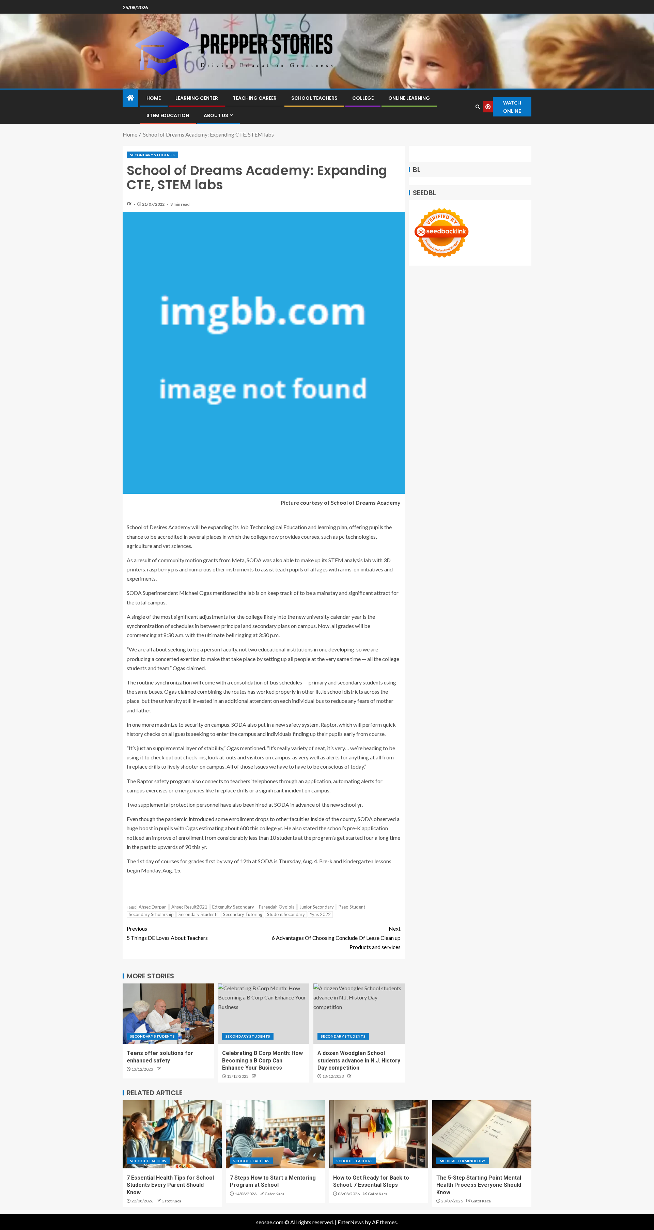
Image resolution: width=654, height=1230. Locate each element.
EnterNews (351, 1222)
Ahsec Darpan (153, 907)
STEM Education (167, 115)
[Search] (478, 106)
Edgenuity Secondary (233, 907)
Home (153, 98)
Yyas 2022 (320, 914)
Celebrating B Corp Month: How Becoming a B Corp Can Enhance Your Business (262, 1060)
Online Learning (409, 98)
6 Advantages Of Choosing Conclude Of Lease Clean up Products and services (336, 937)
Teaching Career (255, 98)
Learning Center (196, 98)
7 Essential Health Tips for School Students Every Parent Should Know (170, 1185)
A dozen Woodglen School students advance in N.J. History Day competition (358, 1060)
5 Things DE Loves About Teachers (167, 933)
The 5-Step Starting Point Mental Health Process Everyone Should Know (478, 1185)
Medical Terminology (463, 1161)
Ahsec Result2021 (189, 907)
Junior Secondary (316, 907)
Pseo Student (352, 907)
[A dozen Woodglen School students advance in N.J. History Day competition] (359, 1013)
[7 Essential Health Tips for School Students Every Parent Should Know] (172, 1134)
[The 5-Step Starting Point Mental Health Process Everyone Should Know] (481, 1134)
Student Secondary (286, 914)
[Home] (130, 98)
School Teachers (314, 98)
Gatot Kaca (171, 1200)
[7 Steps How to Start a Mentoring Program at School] (275, 1134)
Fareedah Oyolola (277, 907)
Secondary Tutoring (242, 914)
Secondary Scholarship (151, 914)
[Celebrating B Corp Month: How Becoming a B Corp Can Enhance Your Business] (263, 1013)
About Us (216, 115)
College (363, 98)
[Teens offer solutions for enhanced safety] (168, 1013)
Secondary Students (152, 155)
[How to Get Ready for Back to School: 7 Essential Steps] (378, 1134)
